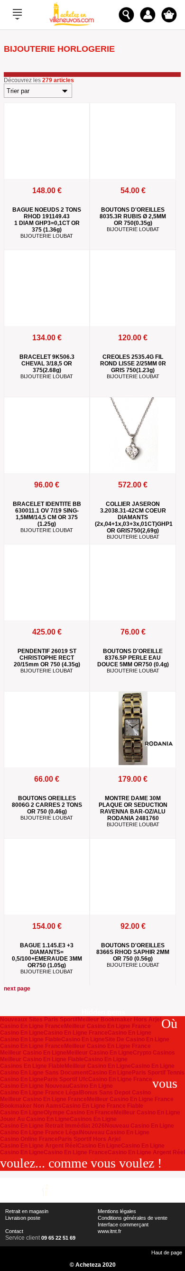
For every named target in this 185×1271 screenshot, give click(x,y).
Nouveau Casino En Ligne (139, 1125)
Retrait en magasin (26, 1211)
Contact (14, 1231)
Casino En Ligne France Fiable (102, 1106)
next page (17, 988)
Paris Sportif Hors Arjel (89, 1139)
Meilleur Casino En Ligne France (107, 1026)
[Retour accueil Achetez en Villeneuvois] (72, 25)
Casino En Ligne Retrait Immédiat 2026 (52, 1125)
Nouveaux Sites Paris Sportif (39, 1019)
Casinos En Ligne (93, 1119)
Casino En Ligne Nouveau (34, 1086)
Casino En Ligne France (32, 1026)
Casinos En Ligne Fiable (32, 1066)
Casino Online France (29, 1139)
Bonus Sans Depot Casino (115, 1092)
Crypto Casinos (154, 1052)
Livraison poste (22, 1218)
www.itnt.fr (109, 1231)
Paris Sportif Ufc (66, 1079)
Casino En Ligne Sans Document (44, 1072)
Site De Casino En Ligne (137, 1039)
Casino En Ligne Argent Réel (38, 1145)
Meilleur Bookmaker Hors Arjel (119, 1019)
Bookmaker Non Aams (31, 1106)
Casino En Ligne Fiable (30, 1039)
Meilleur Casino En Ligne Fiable (42, 1059)
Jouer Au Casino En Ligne (35, 1119)
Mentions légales (117, 1211)
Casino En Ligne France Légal (40, 1092)
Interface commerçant (123, 1224)
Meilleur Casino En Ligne (33, 1052)
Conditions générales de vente (132, 1218)
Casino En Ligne (22, 1032)
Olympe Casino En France (79, 1112)
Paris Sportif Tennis (158, 1072)
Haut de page (166, 1252)
